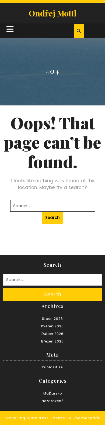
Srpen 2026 (52, 318)
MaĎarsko (52, 393)
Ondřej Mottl (52, 13)
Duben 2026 (52, 333)
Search (52, 217)
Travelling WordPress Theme (35, 418)
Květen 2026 (52, 326)
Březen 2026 (52, 341)
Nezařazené (53, 401)
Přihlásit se (52, 367)
